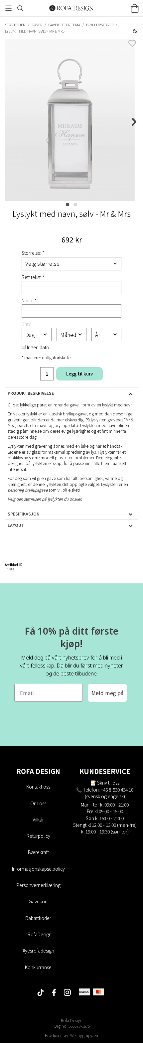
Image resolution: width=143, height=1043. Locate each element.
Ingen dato (38, 347)
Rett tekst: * (33, 277)
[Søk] (20, 8)
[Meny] (8, 8)
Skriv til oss (108, 782)
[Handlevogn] (135, 8)
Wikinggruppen (84, 1035)
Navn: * (29, 300)
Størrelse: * (33, 252)
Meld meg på (107, 693)
